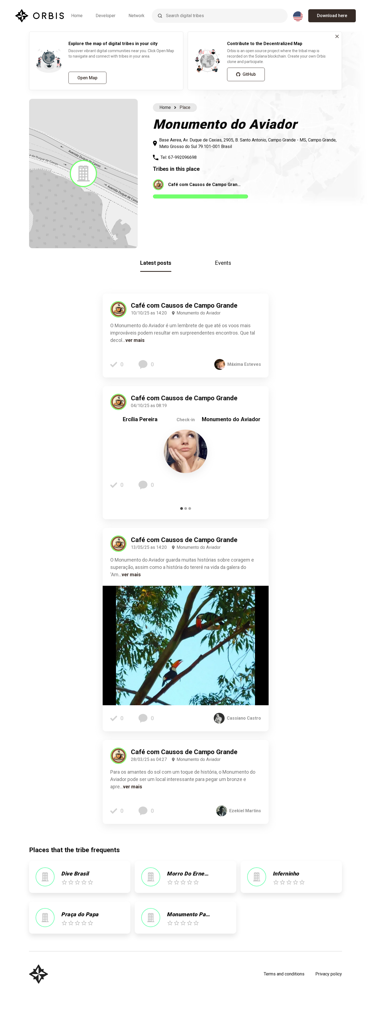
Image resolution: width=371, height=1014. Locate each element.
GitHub (249, 74)
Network (136, 15)
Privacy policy (328, 974)
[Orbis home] (39, 15)
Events (223, 263)
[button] (83, 173)
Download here (332, 15)
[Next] (252, 452)
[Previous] (118, 452)
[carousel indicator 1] (182, 508)
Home (77, 15)
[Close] (337, 36)
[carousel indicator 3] (190, 508)
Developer (105, 15)
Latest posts (155, 263)
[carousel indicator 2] (186, 508)
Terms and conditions (284, 974)
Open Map (87, 77)
